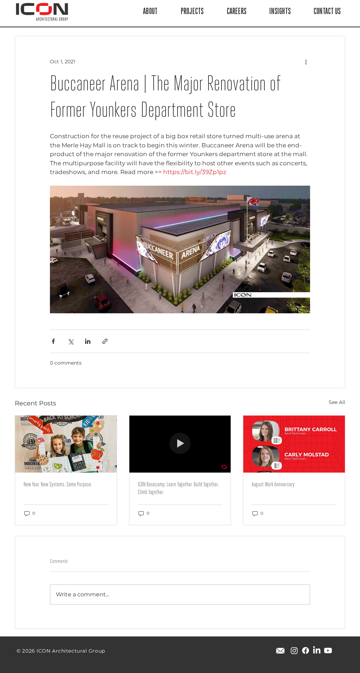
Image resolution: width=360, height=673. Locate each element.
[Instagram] (294, 650)
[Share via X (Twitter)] (70, 341)
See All (337, 402)
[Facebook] (305, 650)
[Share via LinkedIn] (87, 341)
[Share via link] (105, 341)
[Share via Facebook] (53, 341)
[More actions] (306, 61)
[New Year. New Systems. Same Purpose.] (66, 444)
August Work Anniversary (273, 485)
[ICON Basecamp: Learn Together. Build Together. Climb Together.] (180, 444)
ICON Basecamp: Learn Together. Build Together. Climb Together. (178, 489)
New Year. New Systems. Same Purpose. (58, 485)
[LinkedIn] (316, 650)
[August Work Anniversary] (294, 444)
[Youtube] (328, 650)
